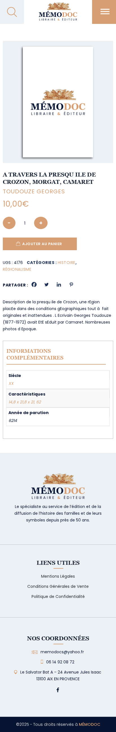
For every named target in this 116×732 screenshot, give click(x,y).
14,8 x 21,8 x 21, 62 (24, 402)
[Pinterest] (71, 284)
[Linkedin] (58, 284)
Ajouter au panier (42, 244)
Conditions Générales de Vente (58, 586)
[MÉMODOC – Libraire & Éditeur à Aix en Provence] (58, 15)
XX (11, 383)
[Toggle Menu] (105, 11)
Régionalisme (17, 269)
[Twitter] (46, 284)
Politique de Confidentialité (58, 596)
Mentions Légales (58, 576)
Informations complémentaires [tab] (35, 354)
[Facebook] (34, 284)
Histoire (66, 262)
